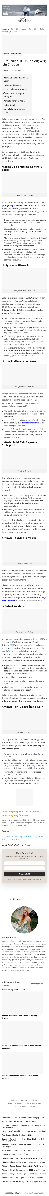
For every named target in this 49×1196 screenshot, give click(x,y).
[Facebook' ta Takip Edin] (19, 1114)
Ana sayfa (5, 29)
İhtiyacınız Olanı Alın (13, 85)
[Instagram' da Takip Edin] (22, 1114)
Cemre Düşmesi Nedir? (38, 984)
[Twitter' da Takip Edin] (24, 1114)
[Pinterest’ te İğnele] (43, 899)
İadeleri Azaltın (10, 105)
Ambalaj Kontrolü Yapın (14, 100)
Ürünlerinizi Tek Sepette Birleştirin (14, 95)
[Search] (36, 20)
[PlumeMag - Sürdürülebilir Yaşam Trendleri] (24, 20)
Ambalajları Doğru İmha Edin (14, 111)
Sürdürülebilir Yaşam (19, 29)
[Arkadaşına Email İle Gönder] (38, 899)
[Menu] (4, 20)
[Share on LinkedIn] (47, 899)
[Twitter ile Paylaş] (34, 899)
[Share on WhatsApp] (26, 899)
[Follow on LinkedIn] (27, 1114)
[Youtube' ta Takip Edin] (30, 1114)
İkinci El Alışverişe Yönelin (15, 89)
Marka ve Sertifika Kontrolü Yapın (16, 79)
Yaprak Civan (16, 71)
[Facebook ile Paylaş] (30, 899)
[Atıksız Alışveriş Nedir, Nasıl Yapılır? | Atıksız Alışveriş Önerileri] (24, 807)
